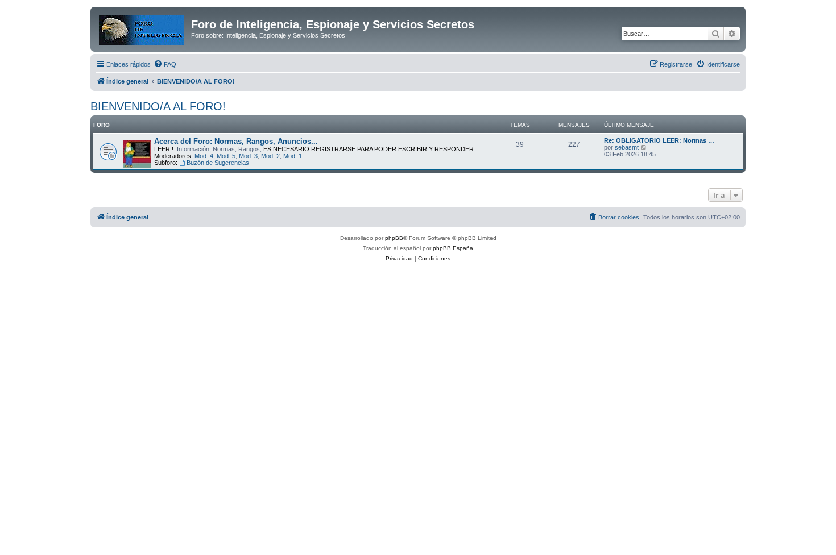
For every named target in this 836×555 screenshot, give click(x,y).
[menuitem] (165, 64)
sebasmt (627, 147)
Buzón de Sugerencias (218, 162)
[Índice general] (142, 28)
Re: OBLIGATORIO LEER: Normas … (659, 140)
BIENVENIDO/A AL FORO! (158, 106)
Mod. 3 (248, 155)
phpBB (394, 238)
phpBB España (453, 248)
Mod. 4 (203, 155)
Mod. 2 (270, 155)
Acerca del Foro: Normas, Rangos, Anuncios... (236, 141)
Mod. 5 (226, 155)
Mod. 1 (292, 155)
